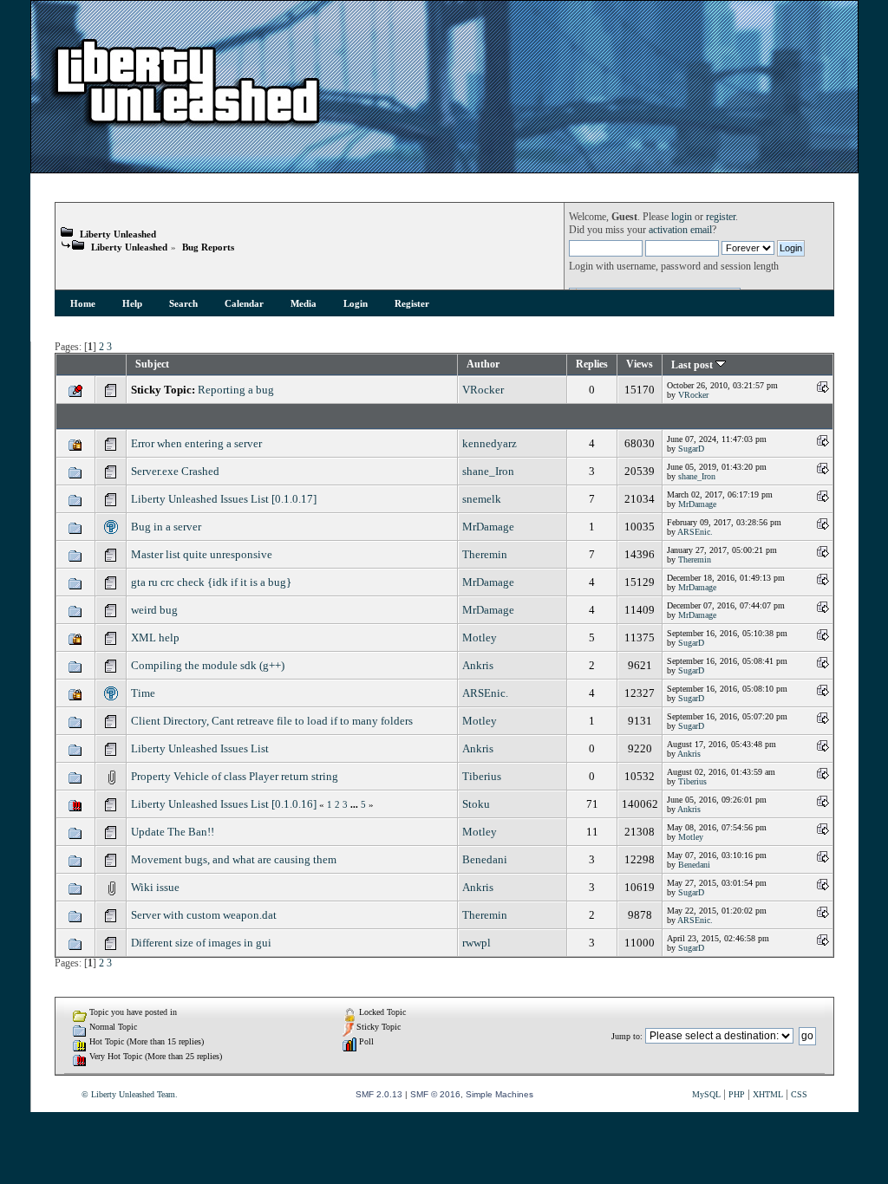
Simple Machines (499, 1094)
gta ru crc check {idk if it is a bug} (211, 582)
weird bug (154, 609)
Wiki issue (155, 887)
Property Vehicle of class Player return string (234, 776)
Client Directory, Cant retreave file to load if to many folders (272, 720)
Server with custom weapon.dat (204, 914)
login (681, 217)
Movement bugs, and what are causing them (233, 859)
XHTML (768, 1094)
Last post (693, 365)
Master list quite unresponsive (201, 554)
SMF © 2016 (435, 1094)
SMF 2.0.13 (379, 1094)
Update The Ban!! (172, 831)
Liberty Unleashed (118, 234)
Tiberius (481, 776)
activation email (680, 230)
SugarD (691, 448)
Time (143, 692)
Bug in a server (166, 526)
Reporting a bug (236, 389)
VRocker (483, 389)
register (720, 217)
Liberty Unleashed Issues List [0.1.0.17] (224, 498)
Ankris (477, 665)
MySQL (706, 1094)
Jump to (625, 1036)
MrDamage (697, 504)
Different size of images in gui (201, 942)
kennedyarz (489, 443)
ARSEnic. (695, 532)
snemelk (481, 498)
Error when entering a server (196, 443)
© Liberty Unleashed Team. (130, 1094)
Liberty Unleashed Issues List (200, 748)
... (355, 804)
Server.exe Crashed (175, 471)
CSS (799, 1094)
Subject (152, 364)
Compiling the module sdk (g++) (207, 665)
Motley (479, 637)
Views (639, 364)
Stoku (476, 803)
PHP (736, 1094)
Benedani (484, 859)
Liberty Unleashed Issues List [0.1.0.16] (224, 803)
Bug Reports (208, 247)
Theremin (484, 554)
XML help (155, 637)
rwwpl (476, 942)
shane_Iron (488, 471)
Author (483, 364)
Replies (592, 364)
